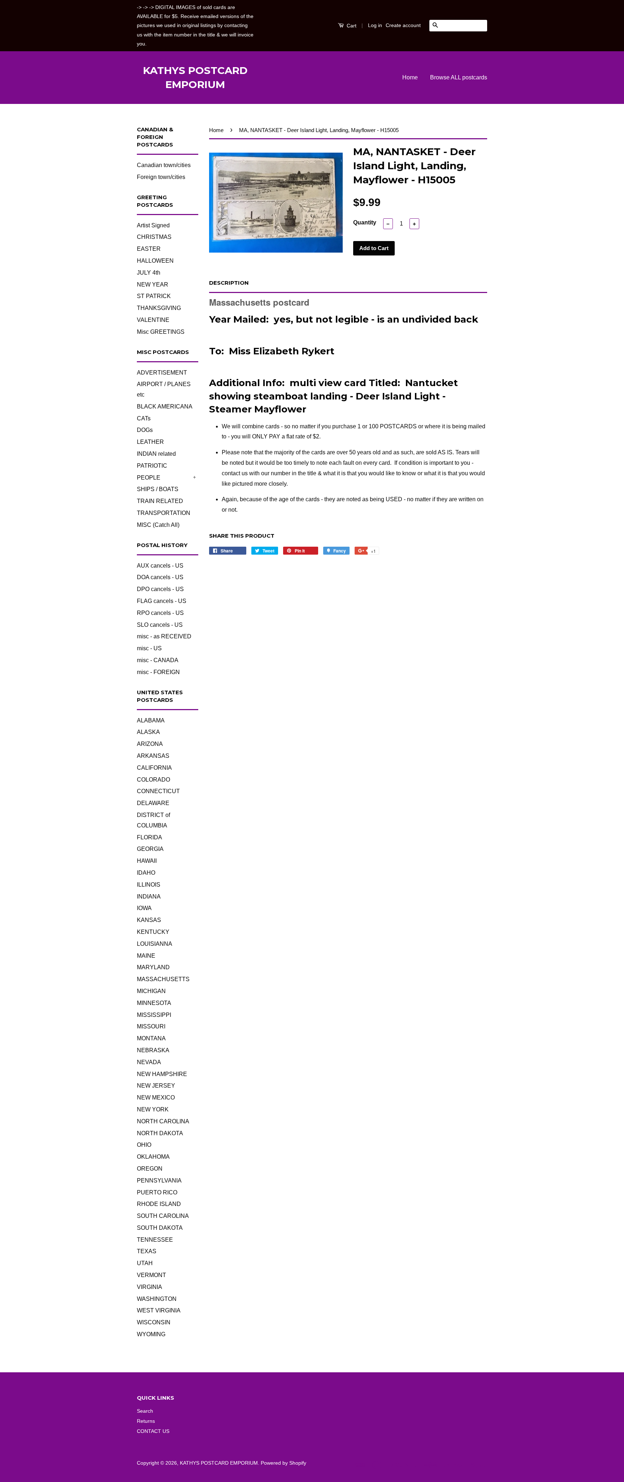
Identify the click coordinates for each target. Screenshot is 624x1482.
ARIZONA (150, 744)
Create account (403, 25)
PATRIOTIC (152, 466)
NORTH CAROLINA (163, 1121)
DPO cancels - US (160, 589)
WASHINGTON (157, 1299)
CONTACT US (153, 1431)
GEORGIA (150, 849)
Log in (375, 25)
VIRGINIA (149, 1287)
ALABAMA (151, 720)
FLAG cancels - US (161, 601)
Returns (146, 1421)
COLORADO (153, 780)
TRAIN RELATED (160, 501)
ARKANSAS (153, 756)
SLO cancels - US (160, 625)
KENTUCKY (153, 932)
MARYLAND (153, 967)
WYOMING (151, 1334)
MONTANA (151, 1038)
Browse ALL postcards (458, 77)
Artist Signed (153, 225)
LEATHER (150, 442)
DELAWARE (153, 803)
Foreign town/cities (161, 177)
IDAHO (146, 873)
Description (229, 282)
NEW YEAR (152, 284)
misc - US (149, 648)
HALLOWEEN (155, 261)
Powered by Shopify (283, 1463)
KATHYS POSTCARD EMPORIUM (195, 77)
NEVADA (149, 1062)
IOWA (144, 908)
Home (410, 77)
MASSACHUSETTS (163, 979)
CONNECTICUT (158, 791)
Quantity (364, 222)
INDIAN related (156, 454)
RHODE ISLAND (159, 1204)
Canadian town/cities (164, 165)
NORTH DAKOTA (160, 1133)
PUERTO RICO (157, 1192)
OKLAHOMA (153, 1157)
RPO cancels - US (160, 613)
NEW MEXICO (156, 1097)
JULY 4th (148, 273)
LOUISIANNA (154, 944)
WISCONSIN (153, 1322)
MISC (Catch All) (158, 525)
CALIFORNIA (154, 768)
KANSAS (149, 920)
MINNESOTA (154, 1003)
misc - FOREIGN (158, 672)
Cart (350, 26)
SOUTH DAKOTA (160, 1228)
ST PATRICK (154, 296)
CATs (144, 418)
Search (145, 1411)
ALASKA (148, 732)
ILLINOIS (148, 885)
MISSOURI (151, 1026)
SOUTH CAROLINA (163, 1216)
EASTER (149, 249)
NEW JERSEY (156, 1086)
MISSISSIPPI (154, 1015)
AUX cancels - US (160, 566)
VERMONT (151, 1275)
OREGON (149, 1169)
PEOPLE (148, 478)
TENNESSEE (155, 1240)
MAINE (146, 956)
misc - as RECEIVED (164, 636)
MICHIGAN (151, 991)
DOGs (145, 430)
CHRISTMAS (154, 237)
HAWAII (147, 861)
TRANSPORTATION (163, 513)
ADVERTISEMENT (162, 373)
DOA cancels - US (160, 577)
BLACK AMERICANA (164, 406)
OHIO (144, 1145)
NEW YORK (153, 1109)
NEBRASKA (153, 1050)
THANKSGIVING (159, 308)
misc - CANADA (157, 660)
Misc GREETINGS (161, 332)
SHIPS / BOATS (157, 489)
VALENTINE (153, 320)
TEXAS (146, 1251)
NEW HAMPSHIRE (162, 1074)
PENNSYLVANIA (159, 1180)
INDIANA (149, 896)
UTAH (145, 1263)
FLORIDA (149, 837)
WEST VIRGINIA (159, 1310)
